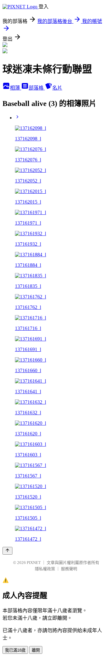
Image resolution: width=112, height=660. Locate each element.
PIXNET (34, 562)
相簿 (15, 87)
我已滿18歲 (15, 650)
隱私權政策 (45, 568)
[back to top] (7, 551)
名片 (57, 87)
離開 (36, 650)
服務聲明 (69, 568)
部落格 (37, 87)
